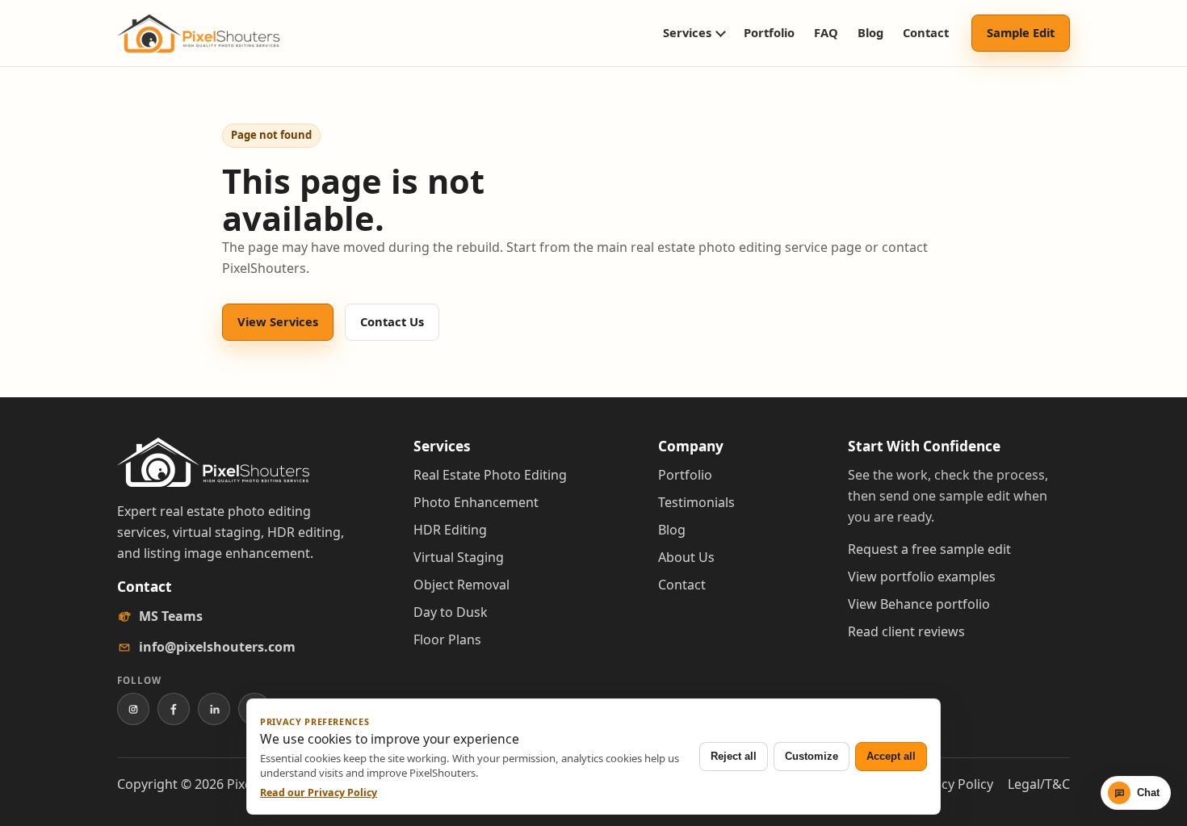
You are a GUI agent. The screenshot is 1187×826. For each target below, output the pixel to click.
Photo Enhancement (476, 502)
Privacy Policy (952, 784)
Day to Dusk (450, 612)
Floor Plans (447, 639)
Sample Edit (1021, 32)
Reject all (734, 756)
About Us (686, 557)
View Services (277, 321)
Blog (870, 32)
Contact (926, 32)
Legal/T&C (1039, 784)
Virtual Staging (458, 557)
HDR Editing (450, 530)
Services (687, 32)
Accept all (891, 756)
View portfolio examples (922, 576)
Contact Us (392, 321)
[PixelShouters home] (198, 33)
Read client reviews (906, 631)
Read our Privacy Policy (318, 792)
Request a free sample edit (929, 549)
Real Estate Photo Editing (490, 475)
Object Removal (461, 584)
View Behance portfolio (919, 604)
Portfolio (769, 32)
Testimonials (696, 502)
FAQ (826, 32)
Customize (811, 756)
